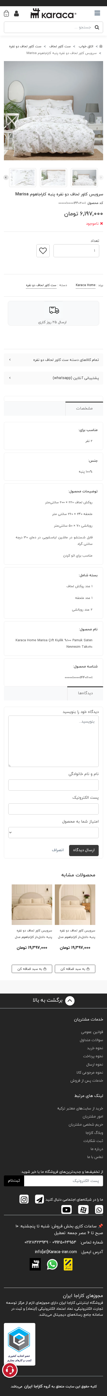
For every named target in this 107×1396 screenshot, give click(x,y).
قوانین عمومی (92, 1032)
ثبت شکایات (93, 1141)
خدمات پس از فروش (86, 1080)
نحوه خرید (95, 1048)
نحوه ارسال (94, 1064)
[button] (9, 13)
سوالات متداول (91, 1040)
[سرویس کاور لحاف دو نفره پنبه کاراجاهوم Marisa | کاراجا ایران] (53, 110)
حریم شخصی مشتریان (86, 1124)
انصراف (58, 850)
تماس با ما (95, 1157)
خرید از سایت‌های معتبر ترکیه (80, 1108)
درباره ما (97, 1149)
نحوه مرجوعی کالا (89, 1072)
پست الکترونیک (85, 797)
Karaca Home (85, 285)
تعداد (95, 239)
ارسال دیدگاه (84, 850)
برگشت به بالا (48, 1000)
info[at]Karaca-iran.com (56, 1252)
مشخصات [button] (84, 408)
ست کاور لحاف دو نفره (41, 285)
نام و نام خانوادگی (84, 774)
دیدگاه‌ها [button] (85, 693)
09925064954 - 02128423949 (50, 1242)
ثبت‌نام (14, 1180)
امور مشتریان (93, 1116)
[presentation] (101, 177)
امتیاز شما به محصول (80, 821)
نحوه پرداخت (93, 1056)
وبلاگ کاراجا (94, 1132)
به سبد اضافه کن (73, 969)
